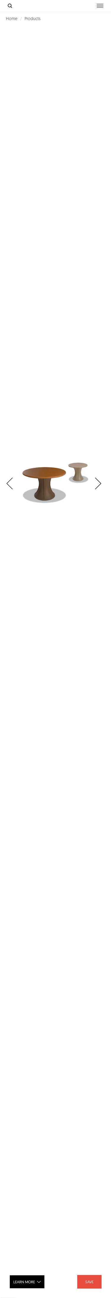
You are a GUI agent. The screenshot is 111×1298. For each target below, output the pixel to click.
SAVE (89, 1281)
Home (11, 18)
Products (33, 18)
